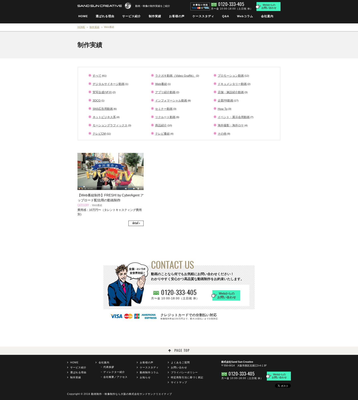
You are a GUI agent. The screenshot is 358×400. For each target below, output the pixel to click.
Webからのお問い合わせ (268, 6)
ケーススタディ (203, 16)
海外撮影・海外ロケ (231, 125)
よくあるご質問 (180, 362)
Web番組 (161, 84)
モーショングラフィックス (110, 125)
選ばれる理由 (105, 16)
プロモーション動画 (231, 75)
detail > (136, 223)
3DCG (97, 100)
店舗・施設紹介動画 (231, 92)
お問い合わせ (179, 367)
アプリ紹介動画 (165, 92)
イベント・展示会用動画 (234, 117)
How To (222, 108)
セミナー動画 (164, 108)
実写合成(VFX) (102, 92)
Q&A (225, 16)
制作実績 (155, 16)
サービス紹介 (131, 16)
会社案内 (267, 16)
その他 (222, 133)
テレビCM (99, 133)
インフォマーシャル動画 (171, 100)
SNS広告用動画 (103, 108)
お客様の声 (177, 16)
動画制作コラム (149, 372)
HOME (83, 16)
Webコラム (245, 16)
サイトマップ (179, 382)
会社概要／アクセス (115, 377)
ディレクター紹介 (114, 372)
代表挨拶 (108, 367)
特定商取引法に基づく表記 (187, 377)
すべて (97, 75)
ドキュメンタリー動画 (232, 84)
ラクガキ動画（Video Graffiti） (175, 75)
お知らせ (145, 377)
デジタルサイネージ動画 (109, 84)
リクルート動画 (165, 117)
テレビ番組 (162, 133)
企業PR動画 (225, 100)
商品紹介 (161, 125)
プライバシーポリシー (184, 372)
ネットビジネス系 (104, 117)
